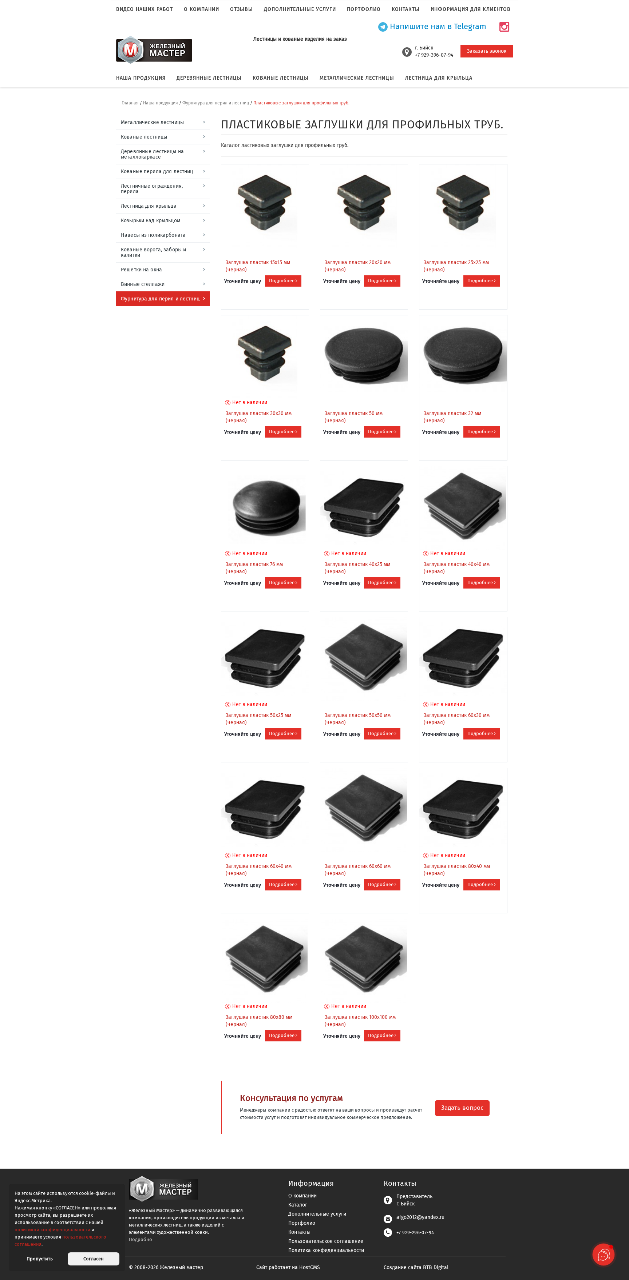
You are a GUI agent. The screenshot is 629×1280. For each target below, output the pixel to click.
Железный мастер (181, 1267)
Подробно (140, 1239)
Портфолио (364, 9)
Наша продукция (141, 78)
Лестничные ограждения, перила (152, 189)
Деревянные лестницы (209, 78)
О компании (201, 9)
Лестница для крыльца (438, 78)
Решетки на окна (141, 270)
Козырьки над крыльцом (150, 221)
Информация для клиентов (471, 9)
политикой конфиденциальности (52, 1229)
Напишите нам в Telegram (437, 26)
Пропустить (40, 1258)
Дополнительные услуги (300, 9)
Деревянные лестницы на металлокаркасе (152, 154)
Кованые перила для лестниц (157, 171)
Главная (130, 102)
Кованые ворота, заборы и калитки (153, 252)
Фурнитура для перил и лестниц (215, 102)
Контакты (406, 9)
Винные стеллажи (143, 284)
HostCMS (309, 1267)
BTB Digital (435, 1267)
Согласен (93, 1258)
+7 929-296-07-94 (415, 1232)
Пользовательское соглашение (325, 1241)
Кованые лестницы (281, 78)
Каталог (297, 1205)
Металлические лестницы (357, 78)
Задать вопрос (462, 1108)
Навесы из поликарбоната (153, 235)
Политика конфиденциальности (326, 1250)
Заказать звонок (486, 51)
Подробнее (282, 280)
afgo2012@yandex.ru (420, 1217)
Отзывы (241, 9)
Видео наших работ (144, 9)
